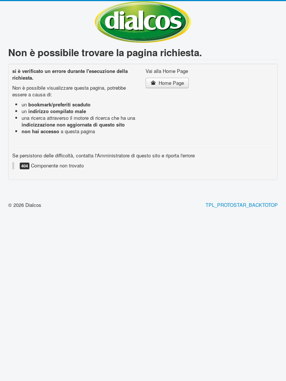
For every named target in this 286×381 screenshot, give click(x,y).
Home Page (170, 82)
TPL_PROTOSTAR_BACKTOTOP (242, 204)
